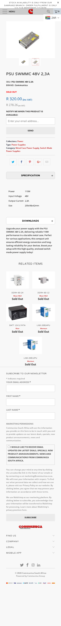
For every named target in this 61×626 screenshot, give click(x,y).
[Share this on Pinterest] (30, 162)
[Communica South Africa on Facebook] (27, 565)
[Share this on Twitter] (13, 162)
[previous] (9, 39)
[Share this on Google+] (38, 162)
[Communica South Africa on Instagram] (33, 565)
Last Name (13, 409)
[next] (52, 39)
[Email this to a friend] (46, 162)
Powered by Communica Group (30, 576)
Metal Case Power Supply (27, 148)
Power (20, 141)
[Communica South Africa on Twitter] (22, 565)
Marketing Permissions (19, 423)
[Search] (50, 11)
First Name (13, 396)
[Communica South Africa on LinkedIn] (38, 565)
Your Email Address (18, 382)
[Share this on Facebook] (21, 162)
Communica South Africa (34, 573)
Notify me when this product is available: (24, 113)
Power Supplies (19, 144)
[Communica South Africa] (30, 11)
